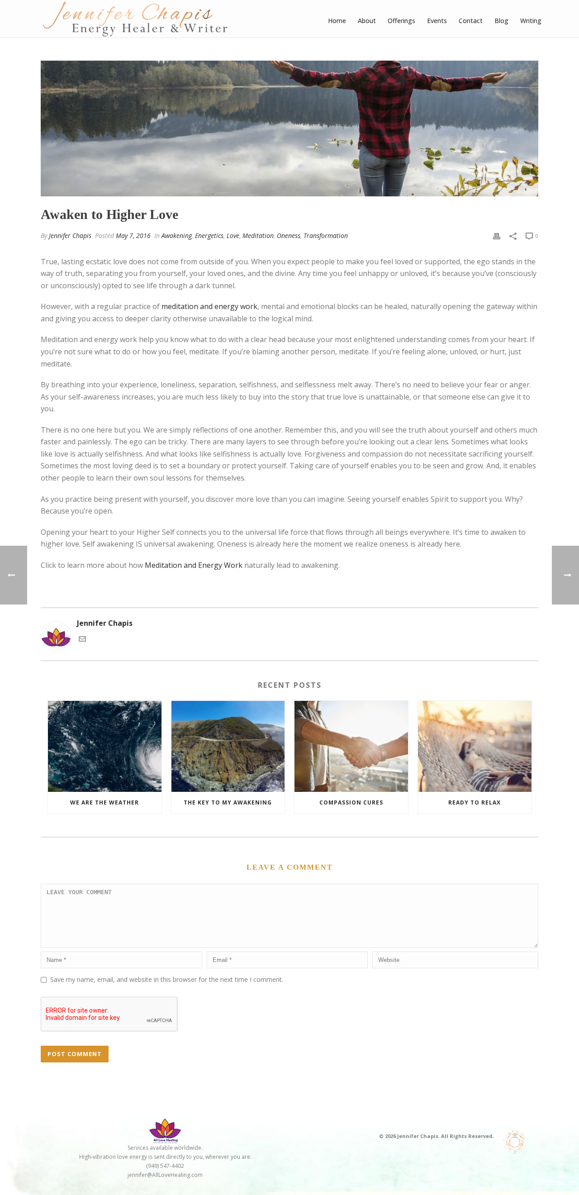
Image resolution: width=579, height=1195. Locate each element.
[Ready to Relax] (475, 746)
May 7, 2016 (133, 235)
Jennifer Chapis (70, 235)
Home (337, 20)
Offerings (401, 20)
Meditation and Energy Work (193, 565)
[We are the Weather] (104, 746)
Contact (471, 20)
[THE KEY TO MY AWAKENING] (228, 746)
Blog (501, 20)
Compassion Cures (351, 802)
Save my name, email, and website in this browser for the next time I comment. (166, 979)
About (367, 20)
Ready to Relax (474, 802)
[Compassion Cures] (351, 746)
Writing (530, 20)
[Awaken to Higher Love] (289, 128)
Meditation (258, 235)
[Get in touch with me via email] (82, 640)
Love (233, 235)
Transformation (326, 235)
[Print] (496, 235)
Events (437, 20)
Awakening (176, 235)
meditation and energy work (209, 306)
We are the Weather (104, 802)
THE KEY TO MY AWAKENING (228, 802)
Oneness (288, 235)
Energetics (209, 235)
